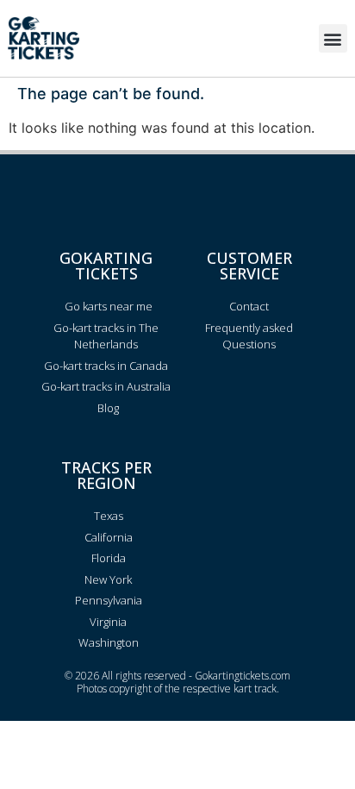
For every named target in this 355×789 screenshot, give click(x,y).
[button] (333, 38)
